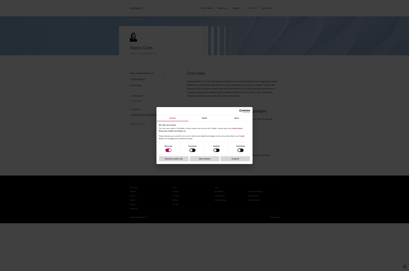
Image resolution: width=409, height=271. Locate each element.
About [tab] (236, 118)
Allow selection (204, 159)
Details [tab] (204, 118)
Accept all (235, 159)
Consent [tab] (172, 118)
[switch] (192, 150)
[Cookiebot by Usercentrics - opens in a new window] (241, 111)
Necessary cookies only (174, 159)
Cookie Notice (237, 128)
